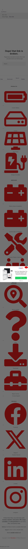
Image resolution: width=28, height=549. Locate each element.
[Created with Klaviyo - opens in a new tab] (14, 282)
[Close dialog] (26, 267)
